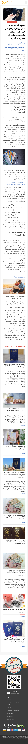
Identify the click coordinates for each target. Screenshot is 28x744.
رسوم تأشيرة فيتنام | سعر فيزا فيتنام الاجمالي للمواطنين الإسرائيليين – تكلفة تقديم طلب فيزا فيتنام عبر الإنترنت (14, 639)
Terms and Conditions (13, 710)
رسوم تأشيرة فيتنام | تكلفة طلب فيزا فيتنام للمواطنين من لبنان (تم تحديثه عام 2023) (15, 43)
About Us (9, 707)
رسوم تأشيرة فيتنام (12, 21)
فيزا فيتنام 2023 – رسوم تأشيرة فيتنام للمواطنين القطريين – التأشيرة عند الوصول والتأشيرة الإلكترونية (14, 541)
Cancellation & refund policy (13, 703)
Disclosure (10, 716)
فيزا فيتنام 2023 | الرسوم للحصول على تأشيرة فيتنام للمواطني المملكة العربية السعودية (15, 572)
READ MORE (22, 388)
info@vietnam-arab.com (15, 693)
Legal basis (10, 713)
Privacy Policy (11, 720)
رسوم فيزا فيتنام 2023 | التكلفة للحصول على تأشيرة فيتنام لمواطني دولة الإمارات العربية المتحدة (15, 48)
